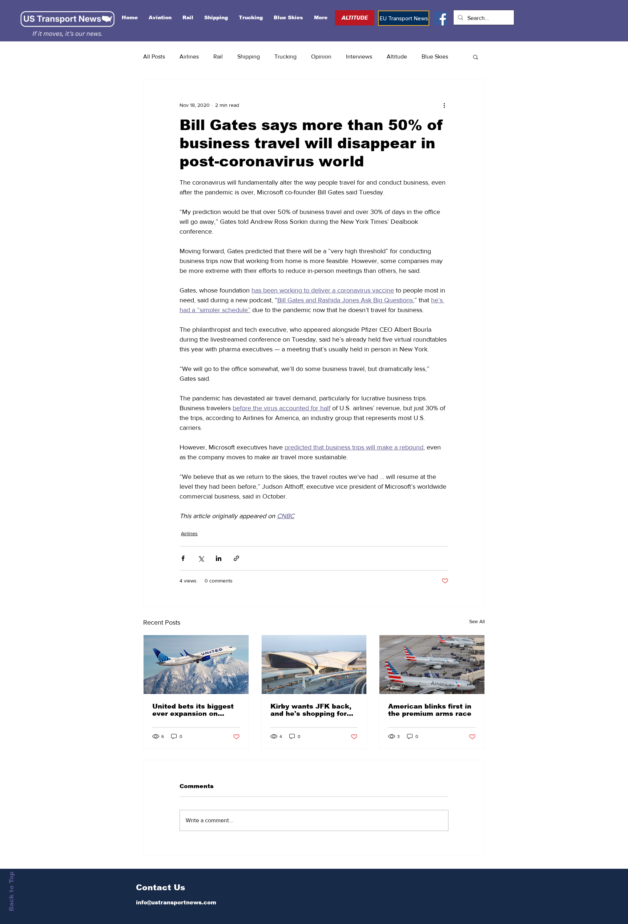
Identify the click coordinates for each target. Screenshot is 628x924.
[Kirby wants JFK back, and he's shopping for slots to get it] (314, 664)
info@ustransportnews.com (176, 902)
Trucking (285, 56)
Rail (218, 56)
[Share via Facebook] (183, 558)
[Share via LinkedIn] (218, 558)
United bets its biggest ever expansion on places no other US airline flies (193, 710)
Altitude (397, 56)
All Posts (154, 56)
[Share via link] (236, 558)
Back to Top (11, 891)
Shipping (248, 56)
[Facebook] (441, 18)
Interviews (359, 56)
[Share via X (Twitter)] (200, 558)
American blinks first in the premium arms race (429, 710)
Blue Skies (435, 56)
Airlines (189, 56)
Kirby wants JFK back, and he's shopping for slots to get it (310, 710)
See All (477, 621)
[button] (475, 57)
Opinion (321, 56)
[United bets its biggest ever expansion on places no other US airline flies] (196, 664)
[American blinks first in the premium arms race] (431, 664)
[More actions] (444, 105)
